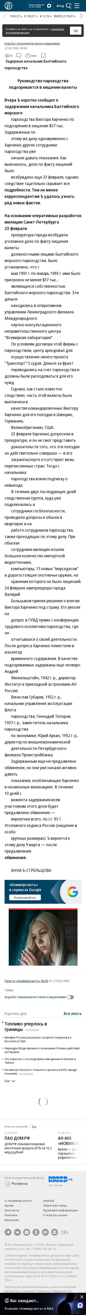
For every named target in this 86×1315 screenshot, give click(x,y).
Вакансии (12, 1220)
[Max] (54, 1232)
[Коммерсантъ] (8, 6)
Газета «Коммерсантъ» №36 (26, 980)
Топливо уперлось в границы (26, 1026)
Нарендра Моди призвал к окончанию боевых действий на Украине (42, 1050)
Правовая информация (60, 1210)
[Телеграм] (8, 1232)
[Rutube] (45, 1232)
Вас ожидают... (24, 1300)
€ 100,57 (29, 16)
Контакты (12, 1210)
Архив (9, 1205)
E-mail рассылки (55, 1215)
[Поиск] (68, 5)
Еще (7, 1081)
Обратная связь (55, 1205)
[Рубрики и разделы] (76, 5)
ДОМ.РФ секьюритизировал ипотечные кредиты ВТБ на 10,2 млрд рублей (28, 1148)
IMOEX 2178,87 (63, 16)
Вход (60, 6)
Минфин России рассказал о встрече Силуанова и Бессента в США (38, 1039)
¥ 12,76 (44, 16)
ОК (76, 30)
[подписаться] (71, 997)
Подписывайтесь (25, 897)
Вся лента (72, 1013)
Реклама (11, 1215)
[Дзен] (26, 1232)
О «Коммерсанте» (18, 1201)
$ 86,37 (15, 16)
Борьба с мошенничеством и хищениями (32, 43)
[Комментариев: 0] (19, 55)
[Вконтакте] (17, 1232)
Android (48, 1201)
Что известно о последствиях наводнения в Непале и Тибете (40, 1061)
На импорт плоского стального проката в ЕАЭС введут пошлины (41, 1071)
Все (34, 1126)
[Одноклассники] (36, 1232)
